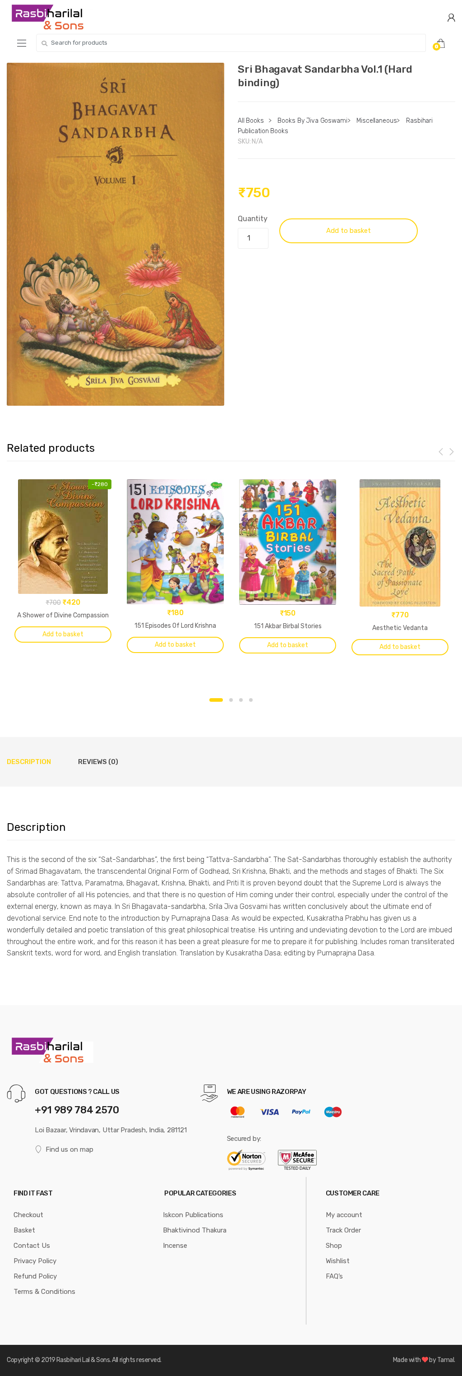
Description (29, 762)
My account (344, 1215)
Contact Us (32, 1246)
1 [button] (216, 700)
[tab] (29, 762)
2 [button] (231, 700)
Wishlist (338, 1261)
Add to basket (348, 231)
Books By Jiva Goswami (312, 121)
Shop (334, 1246)
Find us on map (69, 1149)
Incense (175, 1246)
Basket (24, 1230)
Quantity (253, 218)
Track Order (343, 1230)
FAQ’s (334, 1276)
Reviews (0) (98, 762)
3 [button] (241, 700)
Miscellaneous (376, 121)
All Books (251, 121)
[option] (115, 234)
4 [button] (251, 700)
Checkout (28, 1215)
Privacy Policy (35, 1261)
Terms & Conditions (44, 1292)
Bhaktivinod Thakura (194, 1230)
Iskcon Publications (193, 1215)
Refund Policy (35, 1276)
